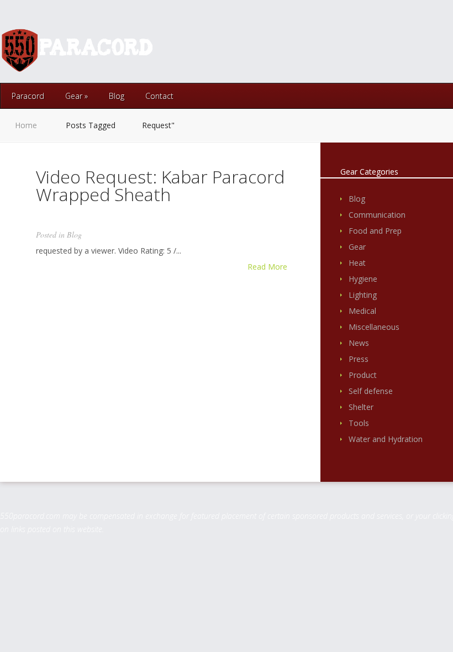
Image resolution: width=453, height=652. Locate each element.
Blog (116, 96)
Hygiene (363, 279)
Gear (76, 96)
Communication (377, 214)
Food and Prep (375, 230)
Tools (359, 423)
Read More (267, 267)
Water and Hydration (386, 439)
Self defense (371, 391)
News (359, 343)
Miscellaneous (374, 327)
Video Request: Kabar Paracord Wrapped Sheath (160, 185)
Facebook (390, 50)
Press (358, 359)
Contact (159, 96)
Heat (357, 262)
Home (26, 125)
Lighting (363, 295)
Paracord (28, 96)
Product (363, 375)
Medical (362, 311)
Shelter (361, 407)
